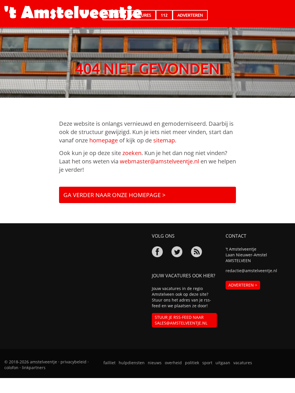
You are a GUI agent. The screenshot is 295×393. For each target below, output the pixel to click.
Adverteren (190, 15)
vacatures (242, 362)
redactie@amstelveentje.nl (251, 270)
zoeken (131, 153)
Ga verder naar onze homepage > (114, 195)
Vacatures (140, 15)
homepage (103, 140)
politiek (192, 362)
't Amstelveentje (73, 13)
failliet (109, 362)
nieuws (155, 362)
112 (164, 15)
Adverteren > (242, 285)
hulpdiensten (132, 362)
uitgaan (222, 362)
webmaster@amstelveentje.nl (159, 161)
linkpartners (34, 367)
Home (113, 15)
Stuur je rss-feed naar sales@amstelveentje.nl (181, 320)
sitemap (164, 140)
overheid (173, 362)
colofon (11, 367)
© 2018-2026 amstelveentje (30, 362)
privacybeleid (73, 362)
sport (207, 362)
